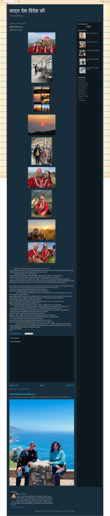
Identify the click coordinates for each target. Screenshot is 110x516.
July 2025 (80, 79)
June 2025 (81, 82)
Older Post (70, 385)
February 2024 (82, 84)
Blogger (73, 511)
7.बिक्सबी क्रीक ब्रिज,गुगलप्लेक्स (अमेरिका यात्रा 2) (22, 394)
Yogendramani (22, 494)
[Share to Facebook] (30, 334)
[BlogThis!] (27, 334)
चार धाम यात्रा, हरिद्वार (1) (92, 42)
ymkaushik (82, 100)
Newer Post (13, 385)
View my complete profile (18, 507)
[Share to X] (29, 334)
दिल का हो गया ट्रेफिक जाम (92, 33)
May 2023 (80, 94)
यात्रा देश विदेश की (27, 11)
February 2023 (82, 96)
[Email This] (25, 334)
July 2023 (80, 90)
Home (42, 385)
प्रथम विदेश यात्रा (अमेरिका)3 (93, 50)
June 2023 (81, 92)
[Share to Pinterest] (32, 334)
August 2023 (81, 88)
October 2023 (81, 86)
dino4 (61, 511)
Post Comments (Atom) (23, 389)
